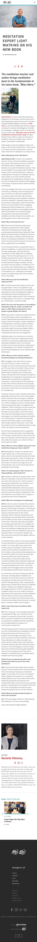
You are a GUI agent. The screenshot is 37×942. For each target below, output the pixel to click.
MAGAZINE (15, 883)
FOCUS (14, 873)
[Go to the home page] (18, 852)
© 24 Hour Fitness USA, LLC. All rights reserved (24, 916)
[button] (34, 2)
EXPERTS (14, 893)
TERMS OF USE (16, 898)
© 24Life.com (4, 916)
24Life (7, 824)
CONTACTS (15, 895)
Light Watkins (6, 117)
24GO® (10, 916)
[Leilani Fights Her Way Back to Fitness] (15, 808)
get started (7, 816)
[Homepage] (7, 2)
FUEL (13, 878)
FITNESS (15, 875)
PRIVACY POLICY (17, 901)
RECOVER (15, 881)
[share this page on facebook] (18, 66)
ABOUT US (15, 891)
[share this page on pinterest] (22, 66)
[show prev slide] (2, 814)
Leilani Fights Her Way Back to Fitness (14, 820)
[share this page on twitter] (15, 66)
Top (18, 936)
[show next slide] (27, 814)
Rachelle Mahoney (11, 55)
